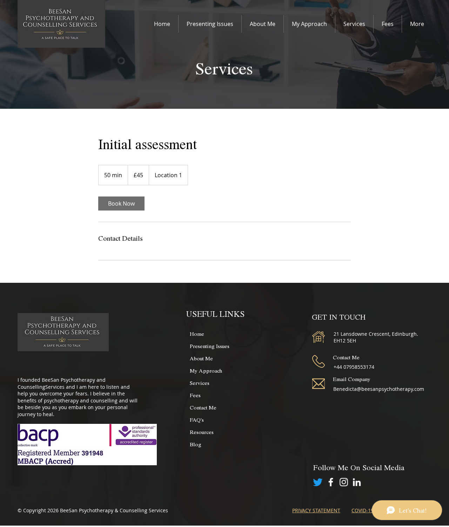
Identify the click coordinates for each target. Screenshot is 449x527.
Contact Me (203, 407)
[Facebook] (330, 482)
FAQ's (197, 419)
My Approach (206, 370)
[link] (121, 203)
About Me (201, 358)
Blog (195, 444)
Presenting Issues (209, 345)
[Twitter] (317, 482)
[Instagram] (343, 482)
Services (199, 382)
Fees (195, 395)
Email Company (351, 378)
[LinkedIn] (356, 482)
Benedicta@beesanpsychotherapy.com (378, 389)
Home (197, 333)
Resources (202, 431)
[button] (210, 24)
